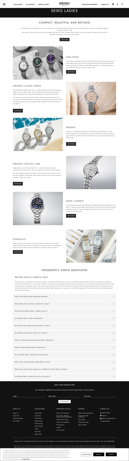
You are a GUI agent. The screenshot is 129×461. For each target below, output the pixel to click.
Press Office (16, 421)
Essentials (38, 431)
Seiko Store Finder (83, 422)
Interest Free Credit (62, 419)
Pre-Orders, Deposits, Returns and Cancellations (64, 416)
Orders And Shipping (62, 413)
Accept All (111, 454)
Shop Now (64, 39)
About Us (15, 413)
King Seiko (38, 416)
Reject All (98, 454)
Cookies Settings (86, 454)
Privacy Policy (60, 425)
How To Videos (82, 425)
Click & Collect (60, 430)
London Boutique (18, 418)
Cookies (58, 427)
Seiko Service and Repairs (85, 413)
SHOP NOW (71, 72)
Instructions (81, 419)
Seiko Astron (38, 418)
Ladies (36, 429)
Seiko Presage (39, 423)
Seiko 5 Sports (39, 426)
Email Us (104, 415)
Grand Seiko (38, 413)
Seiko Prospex (39, 421)
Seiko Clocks (38, 434)
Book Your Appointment (108, 418)
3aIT (22, 441)
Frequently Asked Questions (83, 416)
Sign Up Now (64, 401)
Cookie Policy (26, 459)
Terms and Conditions (62, 422)
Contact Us (16, 416)
